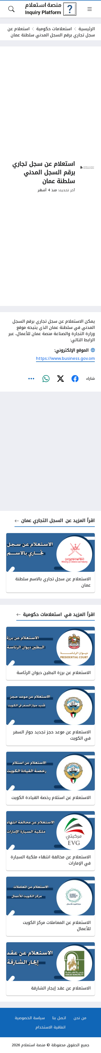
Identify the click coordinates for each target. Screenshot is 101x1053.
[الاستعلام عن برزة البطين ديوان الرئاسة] (50, 653)
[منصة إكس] (60, 378)
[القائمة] (89, 9)
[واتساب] (46, 378)
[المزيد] (31, 378)
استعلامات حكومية (54, 29)
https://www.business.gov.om (65, 358)
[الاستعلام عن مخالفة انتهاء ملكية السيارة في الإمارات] (50, 840)
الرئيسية (86, 29)
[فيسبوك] (75, 378)
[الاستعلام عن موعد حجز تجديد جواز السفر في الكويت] (50, 716)
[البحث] (11, 9)
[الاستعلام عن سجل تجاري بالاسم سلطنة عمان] (50, 562)
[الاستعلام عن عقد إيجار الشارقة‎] (50, 968)
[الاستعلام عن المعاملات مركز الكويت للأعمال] (50, 906)
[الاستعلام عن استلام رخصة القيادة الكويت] (50, 778)
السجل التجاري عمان (42, 520)
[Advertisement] (50, 103)
